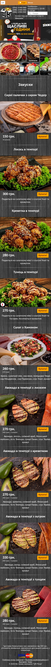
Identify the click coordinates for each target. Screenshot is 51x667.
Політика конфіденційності (36, 660)
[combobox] (3, 2)
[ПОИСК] (29, 13)
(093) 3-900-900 (19, 7)
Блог (30, 662)
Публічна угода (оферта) (13, 660)
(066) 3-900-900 (19, 12)
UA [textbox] (3, 3)
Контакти (23, 662)
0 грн (23, 3)
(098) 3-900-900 (19, 10)
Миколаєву (19, 18)
